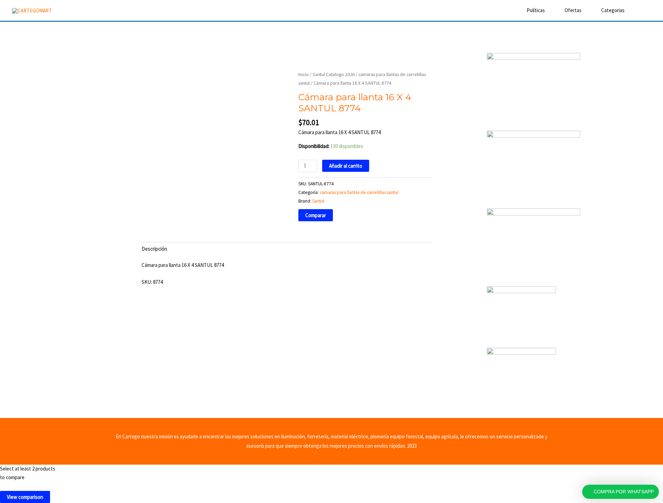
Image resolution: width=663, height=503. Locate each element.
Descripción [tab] (154, 248)
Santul (318, 201)
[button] (641, 10)
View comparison (25, 497)
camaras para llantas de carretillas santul (359, 192)
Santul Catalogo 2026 (334, 74)
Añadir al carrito (345, 165)
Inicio (303, 74)
